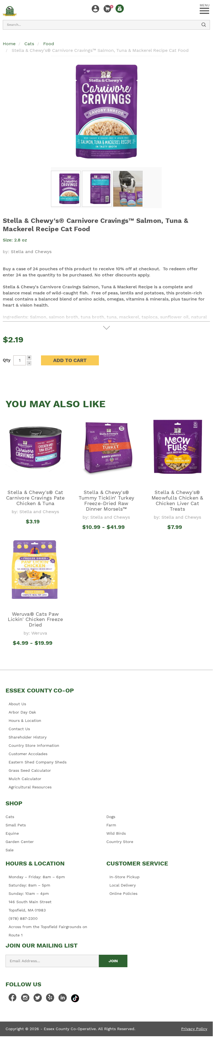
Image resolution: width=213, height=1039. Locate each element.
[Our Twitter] (38, 999)
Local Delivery (122, 885)
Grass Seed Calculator (30, 770)
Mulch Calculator (25, 778)
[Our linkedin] (62, 999)
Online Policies (123, 893)
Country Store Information (34, 745)
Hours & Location (25, 720)
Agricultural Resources (30, 787)
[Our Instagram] (25, 999)
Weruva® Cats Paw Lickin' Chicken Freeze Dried (35, 619)
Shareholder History (28, 737)
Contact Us (19, 729)
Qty (7, 360)
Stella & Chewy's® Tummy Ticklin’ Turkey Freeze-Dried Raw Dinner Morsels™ (106, 500)
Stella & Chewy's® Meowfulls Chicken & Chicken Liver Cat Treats (177, 500)
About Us (17, 704)
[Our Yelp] (50, 999)
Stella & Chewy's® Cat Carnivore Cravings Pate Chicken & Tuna (35, 497)
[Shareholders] (120, 8)
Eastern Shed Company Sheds (37, 762)
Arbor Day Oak (22, 712)
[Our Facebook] (13, 999)
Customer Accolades (28, 754)
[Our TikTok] (75, 998)
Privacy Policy (194, 1029)
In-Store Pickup (124, 877)
